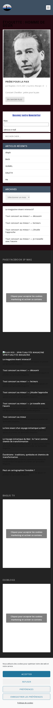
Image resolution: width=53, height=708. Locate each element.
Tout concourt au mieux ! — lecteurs (22, 223)
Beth (7, 159)
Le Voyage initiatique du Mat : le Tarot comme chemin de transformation (25, 440)
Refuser (26, 681)
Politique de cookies (25, 703)
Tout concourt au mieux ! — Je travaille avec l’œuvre (24, 240)
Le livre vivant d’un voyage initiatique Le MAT (24, 428)
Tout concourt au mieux (14, 417)
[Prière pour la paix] (26, 53)
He (6, 179)
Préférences (26, 689)
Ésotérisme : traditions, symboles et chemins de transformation (26, 455)
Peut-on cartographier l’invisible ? (19, 470)
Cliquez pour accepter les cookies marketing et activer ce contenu (26, 298)
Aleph (8, 152)
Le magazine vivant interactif (19, 209)
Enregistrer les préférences (26, 696)
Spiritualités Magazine (16, 355)
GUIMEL (9, 166)
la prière (30, 86)
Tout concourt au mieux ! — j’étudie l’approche (22, 230)
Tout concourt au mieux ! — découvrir (23, 216)
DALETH (9, 172)
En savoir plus (14, 99)
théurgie (38, 86)
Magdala (12, 86)
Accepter (26, 674)
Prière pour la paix (17, 81)
